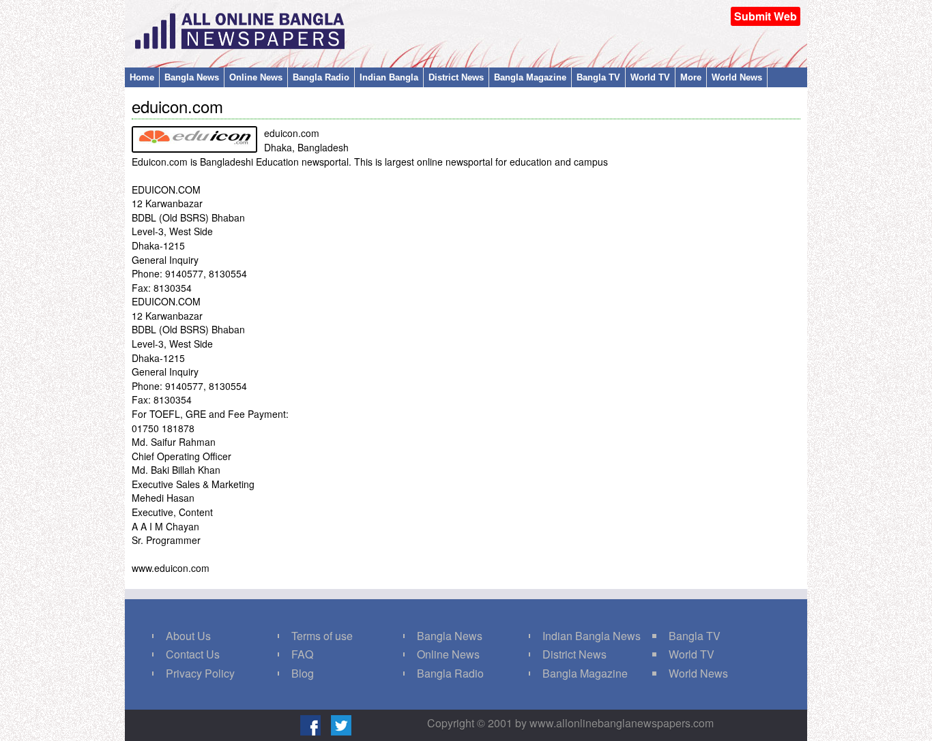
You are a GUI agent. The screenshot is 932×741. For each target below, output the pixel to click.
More (690, 77)
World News (737, 77)
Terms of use (322, 636)
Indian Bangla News (591, 636)
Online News (255, 77)
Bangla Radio (321, 77)
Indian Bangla (389, 77)
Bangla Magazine (530, 77)
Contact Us (193, 654)
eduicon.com (177, 106)
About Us (188, 636)
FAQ (302, 654)
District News (456, 77)
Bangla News (191, 77)
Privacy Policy (200, 673)
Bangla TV (598, 77)
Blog (302, 673)
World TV (650, 77)
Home (142, 77)
